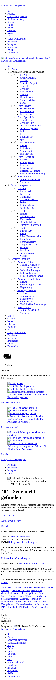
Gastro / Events (25, 596)
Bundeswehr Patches (34, 587)
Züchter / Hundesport (30, 598)
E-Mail (4, 582)
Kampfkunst (7, 604)
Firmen (11, 596)
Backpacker (7, 601)
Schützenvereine (40, 607)
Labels (4, 454)
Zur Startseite (7, 515)
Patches (17, 587)
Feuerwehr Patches (21, 590)
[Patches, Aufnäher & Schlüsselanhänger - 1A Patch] (27, 58)
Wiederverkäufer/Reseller (31, 563)
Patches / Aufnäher (10, 402)
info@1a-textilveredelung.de (23, 542)
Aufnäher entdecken (11, 521)
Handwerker (41, 596)
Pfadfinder (24, 607)
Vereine (5, 610)
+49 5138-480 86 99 (20, 536)
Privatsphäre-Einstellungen (15, 558)
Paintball (12, 607)
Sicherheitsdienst (9, 598)
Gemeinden (36, 590)
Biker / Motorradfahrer (35, 601)
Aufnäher (6, 587)
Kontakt (5, 526)
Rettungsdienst (29, 593)
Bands (18, 601)
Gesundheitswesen (10, 593)
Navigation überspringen (13, 5)
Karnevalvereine (24, 604)
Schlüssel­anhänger (10, 427)
